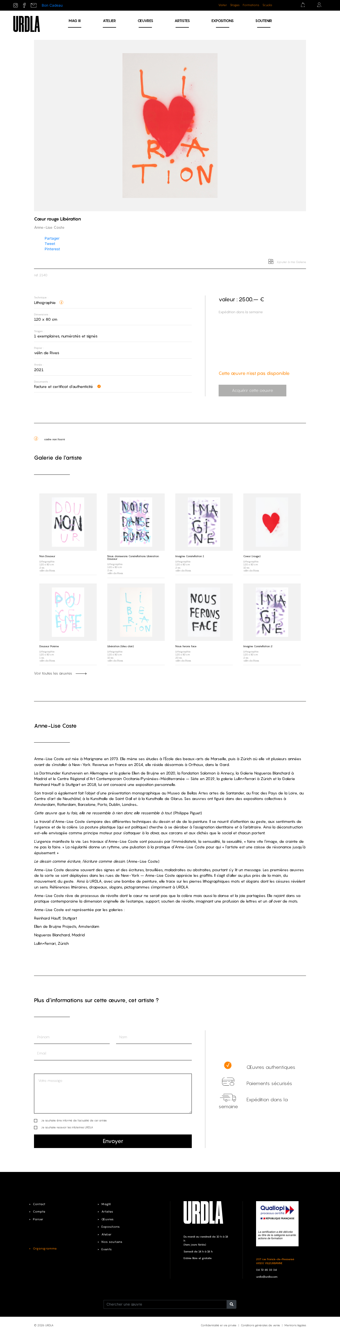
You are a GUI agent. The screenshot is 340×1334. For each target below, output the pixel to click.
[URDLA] (26, 24)
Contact (39, 1204)
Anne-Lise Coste (55, 725)
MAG (75, 20)
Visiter (222, 5)
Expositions (222, 20)
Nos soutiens (111, 1242)
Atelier (109, 20)
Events (106, 1249)
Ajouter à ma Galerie (291, 262)
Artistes (182, 20)
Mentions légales (295, 1325)
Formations (251, 5)
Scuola (267, 5)
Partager (52, 238)
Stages (235, 5)
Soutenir (263, 20)
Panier (38, 1219)
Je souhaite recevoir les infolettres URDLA (67, 1127)
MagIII (106, 1204)
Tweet (50, 244)
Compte (39, 1211)
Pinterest (52, 249)
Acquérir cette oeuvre (252, 390)
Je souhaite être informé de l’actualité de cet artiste (74, 1120)
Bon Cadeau (52, 5)
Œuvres (145, 20)
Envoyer (113, 1141)
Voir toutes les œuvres (53, 673)
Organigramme (45, 1248)
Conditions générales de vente (260, 1325)
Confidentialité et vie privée (218, 1325)
